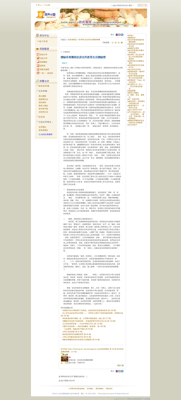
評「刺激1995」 (135, 99)
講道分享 (43, 54)
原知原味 (42, 102)
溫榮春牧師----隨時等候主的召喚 (137, 73)
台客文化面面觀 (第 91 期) (72, 332)
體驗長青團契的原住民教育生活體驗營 (136, 121)
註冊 (48, 5)
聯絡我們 (109, 389)
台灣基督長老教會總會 (77, 389)
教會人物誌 (43, 106)
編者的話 (132, 38)
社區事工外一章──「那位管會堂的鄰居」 (136, 86)
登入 (40, 5)
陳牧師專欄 (44, 86)
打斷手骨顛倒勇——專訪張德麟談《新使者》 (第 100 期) (84, 326)
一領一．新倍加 (46, 73)
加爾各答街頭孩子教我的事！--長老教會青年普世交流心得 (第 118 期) (88, 321)
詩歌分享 (43, 58)
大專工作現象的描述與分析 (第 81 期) (76, 337)
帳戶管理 (43, 41)
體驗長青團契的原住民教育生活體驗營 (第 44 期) (81, 340)
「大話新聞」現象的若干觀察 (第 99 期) (77, 329)
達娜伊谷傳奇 (134, 48)
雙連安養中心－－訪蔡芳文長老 (136, 107)
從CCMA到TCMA (135, 110)
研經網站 (43, 62)
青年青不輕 (43, 109)
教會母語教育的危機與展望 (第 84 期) (76, 334)
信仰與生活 (43, 112)
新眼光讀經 (44, 69)
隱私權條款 (100, 389)
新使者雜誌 (43, 130)
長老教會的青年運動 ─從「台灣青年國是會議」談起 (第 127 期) (86, 318)
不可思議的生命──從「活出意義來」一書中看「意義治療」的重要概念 (137, 115)
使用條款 (90, 389)
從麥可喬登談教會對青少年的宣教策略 (136, 77)
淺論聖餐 (132, 91)
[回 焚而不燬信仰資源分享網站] (142, 5)
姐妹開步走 (43, 99)
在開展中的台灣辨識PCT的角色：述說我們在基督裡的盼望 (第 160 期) (89, 310)
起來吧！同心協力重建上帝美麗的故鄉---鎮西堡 (136, 57)
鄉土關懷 (42, 96)
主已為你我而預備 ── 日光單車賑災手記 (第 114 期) (82, 324)
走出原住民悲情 (135, 69)
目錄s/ (131, 35)
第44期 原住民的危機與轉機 (89, 40)
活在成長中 (133, 125)
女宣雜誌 (42, 127)
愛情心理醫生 (134, 93)
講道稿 (42, 117)
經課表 (42, 66)
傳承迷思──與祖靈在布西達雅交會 (137, 102)
